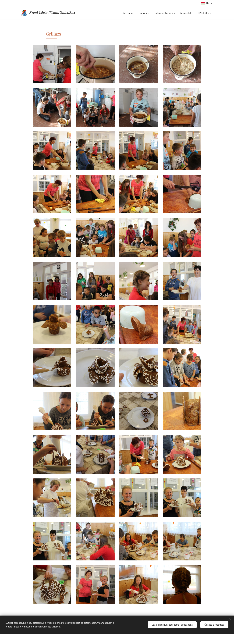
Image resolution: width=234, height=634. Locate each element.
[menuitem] (129, 13)
